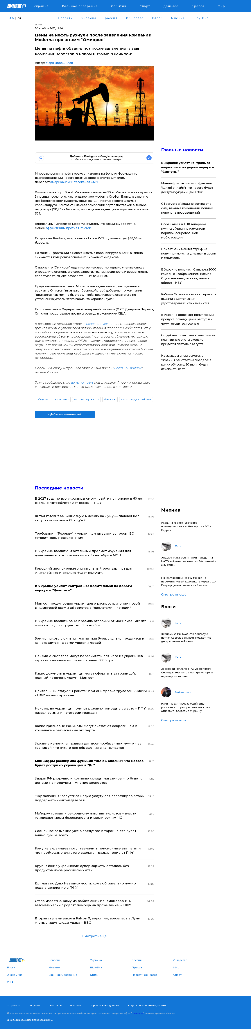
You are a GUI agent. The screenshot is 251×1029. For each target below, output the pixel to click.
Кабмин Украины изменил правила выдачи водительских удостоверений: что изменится (188, 299)
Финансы (110, 399)
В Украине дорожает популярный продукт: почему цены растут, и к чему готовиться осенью (187, 319)
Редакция (35, 1005)
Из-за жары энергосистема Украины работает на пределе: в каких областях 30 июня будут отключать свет (186, 362)
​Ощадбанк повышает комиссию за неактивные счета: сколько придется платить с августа (188, 339)
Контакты (56, 1005)
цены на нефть (82, 382)
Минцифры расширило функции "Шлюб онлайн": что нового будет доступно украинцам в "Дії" (187, 188)
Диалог (38, 25)
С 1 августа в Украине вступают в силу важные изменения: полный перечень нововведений (187, 208)
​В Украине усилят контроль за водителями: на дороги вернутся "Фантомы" (187, 167)
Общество (43, 399)
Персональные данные (104, 1005)
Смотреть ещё (94, 936)
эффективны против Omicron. (69, 228)
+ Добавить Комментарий (64, 414)
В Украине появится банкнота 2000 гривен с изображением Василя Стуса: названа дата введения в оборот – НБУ (188, 276)
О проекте (13, 1005)
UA (11, 18)
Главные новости (182, 149)
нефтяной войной (128, 368)
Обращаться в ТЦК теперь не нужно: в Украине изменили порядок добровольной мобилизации (183, 230)
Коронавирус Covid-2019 (136, 399)
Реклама (75, 1005)
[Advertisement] (94, 448)
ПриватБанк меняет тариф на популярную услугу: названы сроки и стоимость (188, 253)
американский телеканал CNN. (74, 182)
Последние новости (59, 488)
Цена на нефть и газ (86, 399)
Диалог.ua (137, 1013)
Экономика (62, 399)
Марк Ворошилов (59, 63)
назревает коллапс (101, 324)
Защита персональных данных (147, 1005)
